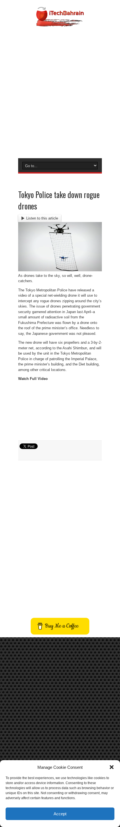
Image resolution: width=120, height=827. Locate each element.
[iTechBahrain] (59, 22)
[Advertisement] (60, 91)
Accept (60, 813)
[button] (111, 767)
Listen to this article (42, 218)
